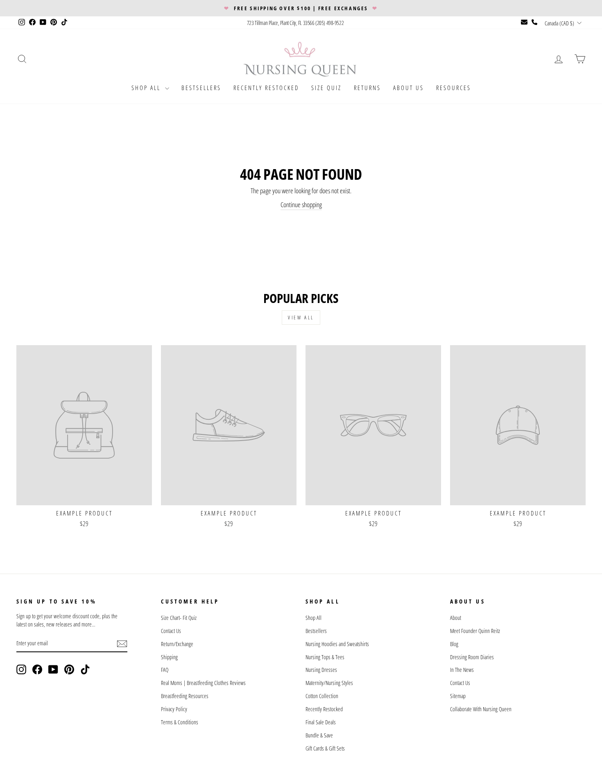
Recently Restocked (266, 88)
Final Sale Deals (321, 722)
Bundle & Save (319, 735)
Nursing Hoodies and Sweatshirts (337, 644)
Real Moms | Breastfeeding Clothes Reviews (203, 683)
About (455, 618)
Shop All (147, 88)
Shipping (169, 657)
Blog (454, 644)
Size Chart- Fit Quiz (179, 618)
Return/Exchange (177, 644)
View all (301, 317)
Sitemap (458, 696)
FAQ (164, 670)
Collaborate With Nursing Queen (480, 709)
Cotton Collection (322, 696)
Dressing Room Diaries (472, 657)
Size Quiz (326, 88)
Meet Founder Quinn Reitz (475, 631)
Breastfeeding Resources (184, 696)
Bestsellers (201, 88)
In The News (462, 670)
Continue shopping (301, 204)
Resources (453, 88)
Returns (367, 88)
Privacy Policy (174, 709)
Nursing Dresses (321, 670)
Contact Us (171, 631)
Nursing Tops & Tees (325, 657)
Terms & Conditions (179, 722)
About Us (408, 88)
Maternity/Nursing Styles (329, 683)
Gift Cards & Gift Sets (325, 748)
